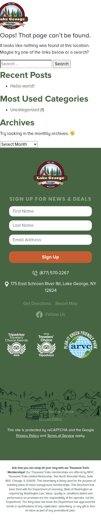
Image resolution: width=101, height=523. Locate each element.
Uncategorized (24, 109)
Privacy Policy (50, 419)
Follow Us (55, 314)
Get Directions (37, 303)
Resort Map (66, 303)
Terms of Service (60, 435)
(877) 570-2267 (54, 273)
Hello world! (22, 86)
